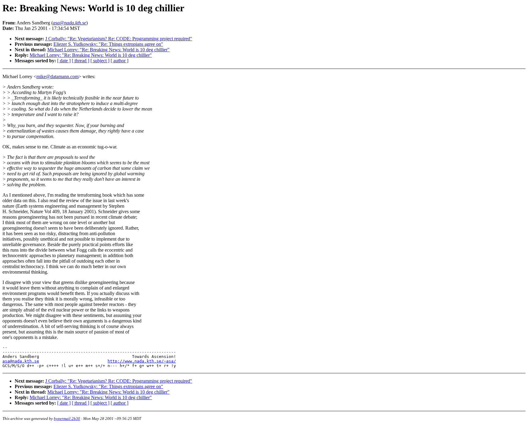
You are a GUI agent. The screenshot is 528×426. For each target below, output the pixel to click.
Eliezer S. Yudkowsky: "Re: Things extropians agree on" (108, 44)
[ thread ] (80, 60)
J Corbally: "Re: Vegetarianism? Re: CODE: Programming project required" (118, 38)
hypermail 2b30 (67, 418)
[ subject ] (99, 60)
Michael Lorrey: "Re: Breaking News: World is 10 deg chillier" (108, 49)
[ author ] (119, 60)
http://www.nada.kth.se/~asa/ (142, 361)
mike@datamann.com (57, 76)
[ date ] (64, 60)
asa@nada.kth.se (20, 361)
